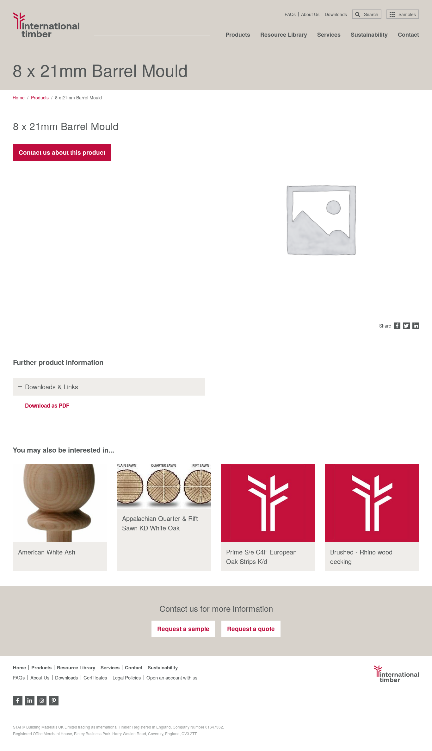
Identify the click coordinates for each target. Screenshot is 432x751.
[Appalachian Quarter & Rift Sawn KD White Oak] (164, 486)
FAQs (290, 14)
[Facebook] (17, 700)
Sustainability (369, 35)
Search (370, 14)
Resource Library (283, 35)
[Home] (46, 24)
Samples (406, 14)
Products (237, 35)
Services (329, 35)
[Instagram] (41, 700)
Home (19, 97)
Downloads (336, 14)
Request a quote (251, 628)
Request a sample (183, 628)
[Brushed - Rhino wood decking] (372, 503)
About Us (310, 14)
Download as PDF (47, 405)
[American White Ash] (60, 503)
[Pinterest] (54, 700)
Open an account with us (172, 677)
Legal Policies (127, 677)
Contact (408, 35)
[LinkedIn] (29, 700)
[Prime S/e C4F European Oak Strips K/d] (268, 503)
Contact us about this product (62, 152)
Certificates (95, 677)
